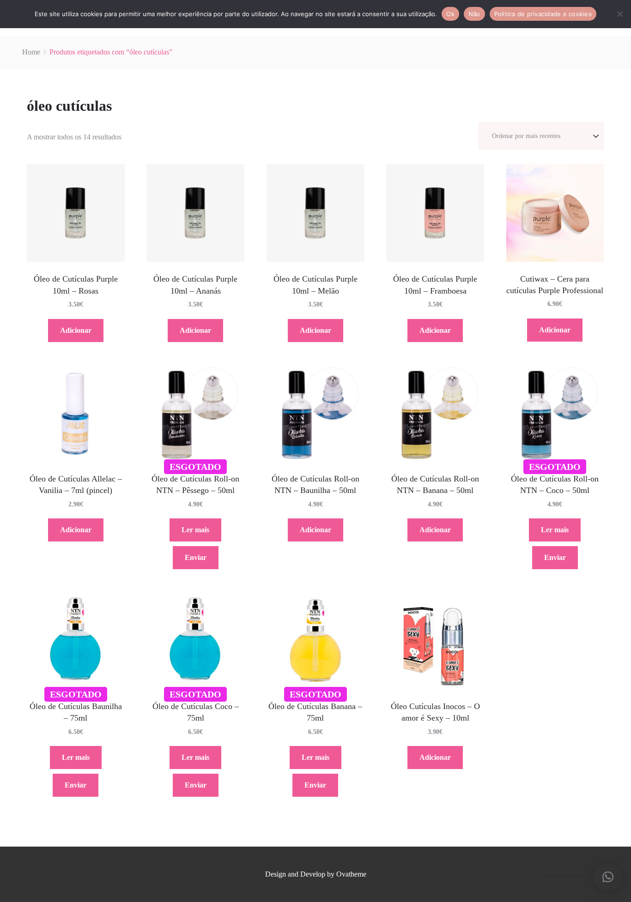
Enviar (195, 557)
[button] (608, 877)
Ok (450, 14)
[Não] (619, 13)
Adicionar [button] (75, 330)
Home (31, 52)
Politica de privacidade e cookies (543, 14)
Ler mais (195, 530)
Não (474, 14)
